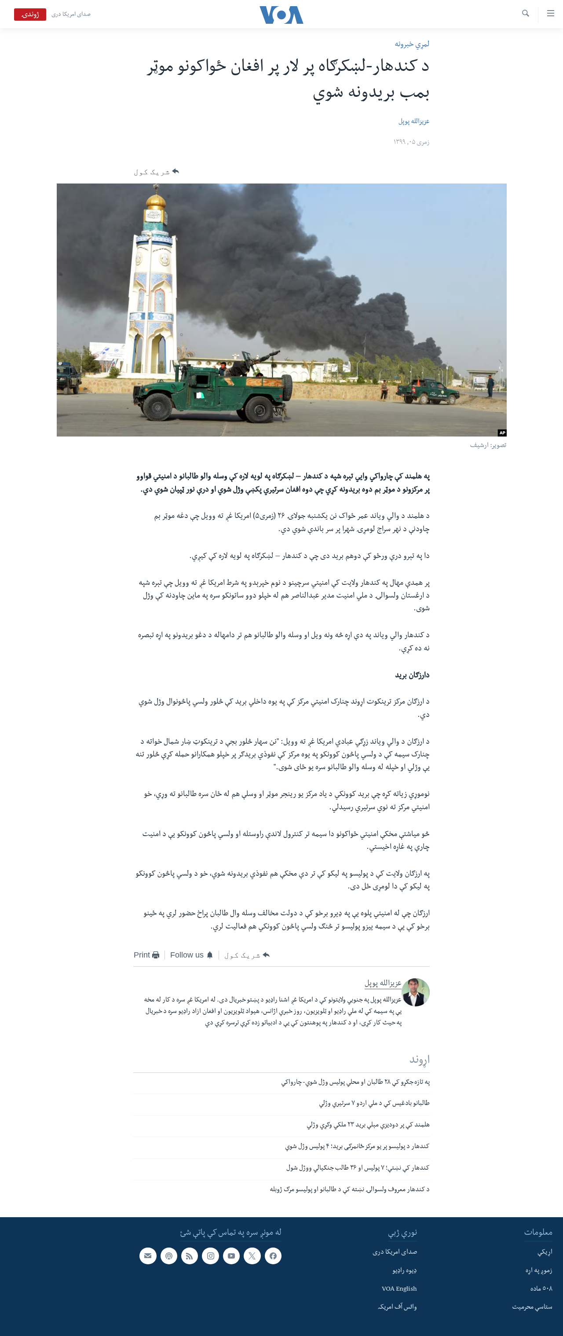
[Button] (156, 171)
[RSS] (189, 1256)
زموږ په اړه (539, 1271)
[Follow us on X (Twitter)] (252, 1256)
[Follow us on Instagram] (210, 1256)
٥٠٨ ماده (541, 1290)
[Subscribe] (147, 1256)
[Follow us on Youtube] (231, 1256)
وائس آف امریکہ (397, 1308)
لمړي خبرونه (412, 45)
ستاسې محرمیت (532, 1308)
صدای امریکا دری (71, 14)
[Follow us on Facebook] (273, 1256)
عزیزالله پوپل (414, 122)
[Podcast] (169, 1256)
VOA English (399, 1290)
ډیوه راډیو (404, 1271)
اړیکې (544, 1253)
